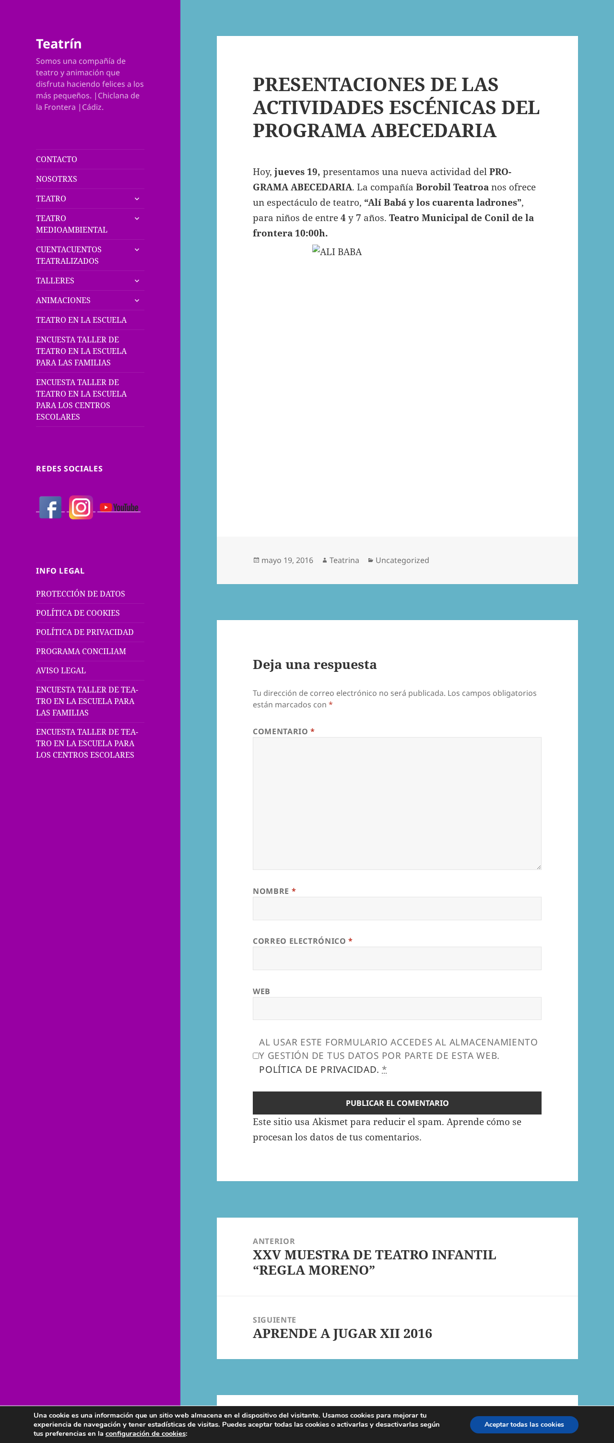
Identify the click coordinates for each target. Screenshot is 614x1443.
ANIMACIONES (63, 300)
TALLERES (55, 280)
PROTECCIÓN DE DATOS (80, 593)
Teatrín (59, 43)
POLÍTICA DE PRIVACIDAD (85, 632)
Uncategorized (402, 560)
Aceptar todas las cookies (524, 1424)
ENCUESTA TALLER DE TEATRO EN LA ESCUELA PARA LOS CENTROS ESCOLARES (81, 399)
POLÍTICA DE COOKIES (78, 613)
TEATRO (51, 198)
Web (262, 991)
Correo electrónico (303, 941)
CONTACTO (56, 159)
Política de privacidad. (319, 1069)
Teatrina (344, 560)
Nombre (274, 891)
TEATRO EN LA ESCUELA (81, 320)
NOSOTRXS (56, 179)
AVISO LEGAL (61, 670)
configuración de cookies (146, 1433)
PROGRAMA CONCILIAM (81, 651)
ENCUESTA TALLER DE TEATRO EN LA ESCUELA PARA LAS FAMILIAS (81, 351)
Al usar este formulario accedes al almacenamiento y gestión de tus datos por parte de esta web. (398, 1056)
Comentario (284, 731)
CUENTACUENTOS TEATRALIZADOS (69, 255)
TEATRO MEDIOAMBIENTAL (71, 224)
